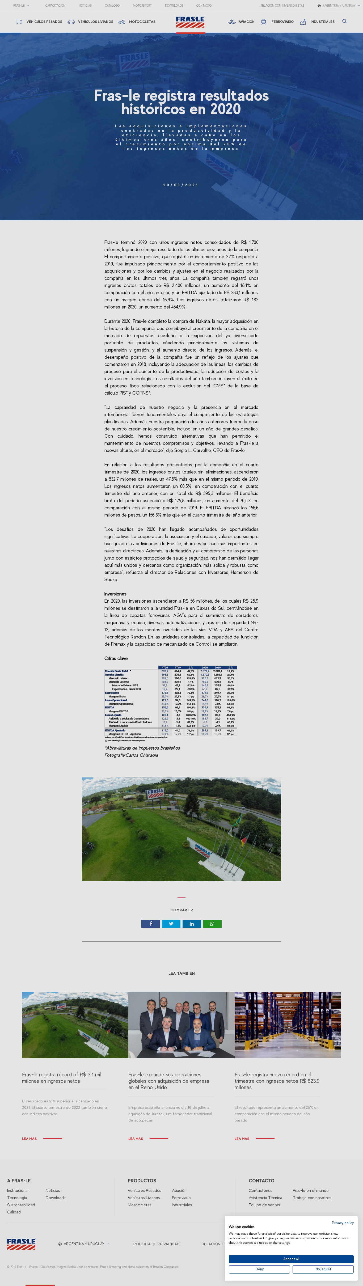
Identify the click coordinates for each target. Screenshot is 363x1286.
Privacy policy (343, 1223)
